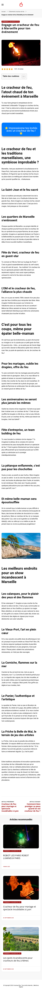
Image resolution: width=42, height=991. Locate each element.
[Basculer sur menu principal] (3, 4)
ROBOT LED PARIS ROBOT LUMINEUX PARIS (16, 857)
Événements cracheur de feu (10, 21)
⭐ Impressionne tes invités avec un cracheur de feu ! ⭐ (21, 131)
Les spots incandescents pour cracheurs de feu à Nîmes (18, 959)
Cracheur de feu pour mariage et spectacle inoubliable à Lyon (19, 908)
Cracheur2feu (17, 985)
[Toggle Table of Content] (22, 76)
